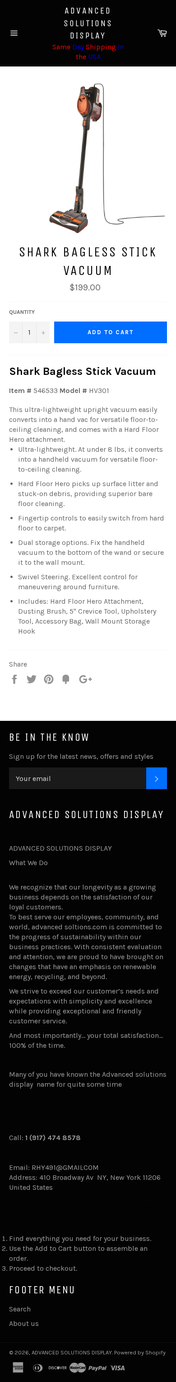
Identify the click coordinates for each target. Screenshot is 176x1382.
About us (24, 1323)
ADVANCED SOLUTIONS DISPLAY (88, 23)
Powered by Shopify (140, 1352)
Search (20, 1309)
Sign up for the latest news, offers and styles (81, 756)
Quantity (22, 312)
